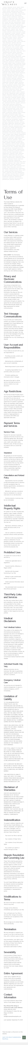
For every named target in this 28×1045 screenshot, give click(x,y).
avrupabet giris (5, 19)
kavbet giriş (12, 34)
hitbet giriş (23, 41)
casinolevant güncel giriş (7, 90)
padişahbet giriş (5, 165)
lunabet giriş (15, 85)
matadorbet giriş (8, 148)
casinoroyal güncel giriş (10, 108)
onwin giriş (9, 24)
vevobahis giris (16, 65)
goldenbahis (13, 20)
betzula (21, 124)
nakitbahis (4, 38)
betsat (12, 134)
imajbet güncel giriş (11, 75)
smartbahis (16, 146)
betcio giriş (11, 44)
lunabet (9, 27)
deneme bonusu (13, 130)
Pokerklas (4, 75)
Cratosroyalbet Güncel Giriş (17, 148)
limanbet (22, 65)
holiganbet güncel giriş (13, 18)
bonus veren (18, 167)
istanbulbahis (19, 116)
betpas (22, 71)
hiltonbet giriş (19, 40)
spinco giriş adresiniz (19, 178)
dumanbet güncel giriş (6, 91)
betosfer (4, 79)
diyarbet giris (5, 59)
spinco (24, 50)
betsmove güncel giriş (16, 31)
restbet (16, 8)
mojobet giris (11, 82)
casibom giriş (11, 19)
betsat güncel (8, 42)
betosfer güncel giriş (20, 156)
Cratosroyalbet (5, 68)
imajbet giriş (12, 135)
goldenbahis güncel (19, 127)
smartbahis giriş (21, 76)
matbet (19, 18)
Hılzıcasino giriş (9, 48)
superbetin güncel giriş (9, 171)
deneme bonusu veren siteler (17, 117)
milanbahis (7, 34)
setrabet (17, 72)
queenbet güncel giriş (7, 15)
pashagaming (5, 161)
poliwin (20, 152)
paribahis (9, 8)
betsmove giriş (5, 137)
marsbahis (9, 9)
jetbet (13, 15)
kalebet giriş (23, 26)
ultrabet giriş (14, 35)
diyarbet (20, 29)
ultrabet (20, 8)
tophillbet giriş (14, 16)
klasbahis (19, 35)
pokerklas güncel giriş (10, 145)
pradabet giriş (12, 60)
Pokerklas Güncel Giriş (6, 12)
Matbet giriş (9, 7)
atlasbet (18, 7)
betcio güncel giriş (11, 56)
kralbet (15, 41)
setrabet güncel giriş (15, 27)
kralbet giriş (9, 31)
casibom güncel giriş (10, 55)
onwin (7, 83)
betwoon (17, 173)
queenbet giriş (5, 44)
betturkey (4, 30)
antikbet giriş (19, 78)
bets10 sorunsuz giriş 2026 (20, 9)
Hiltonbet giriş (5, 156)
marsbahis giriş (20, 111)
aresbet (3, 80)
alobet (3, 119)
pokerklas (14, 91)
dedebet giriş (8, 87)
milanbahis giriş (5, 89)
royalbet (19, 55)
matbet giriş (18, 26)
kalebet (23, 64)
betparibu (19, 97)
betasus (20, 169)
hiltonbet (4, 9)
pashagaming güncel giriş (7, 74)
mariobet (23, 63)
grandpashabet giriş (11, 157)
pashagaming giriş (17, 44)
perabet (4, 11)
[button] (24, 1037)
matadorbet (4, 56)
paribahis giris (7, 29)
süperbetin (18, 33)
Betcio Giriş (19, 42)
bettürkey (11, 65)
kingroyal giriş (5, 65)
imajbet (3, 87)
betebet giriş (4, 86)
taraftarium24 (20, 16)
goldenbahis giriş (18, 80)
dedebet (7, 60)
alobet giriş (11, 64)
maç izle (14, 7)
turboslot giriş (13, 167)
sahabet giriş (14, 12)
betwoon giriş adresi (19, 75)
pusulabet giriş (5, 168)
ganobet (6, 141)
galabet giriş (10, 59)
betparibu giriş (16, 175)
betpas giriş (11, 105)
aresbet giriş (17, 34)
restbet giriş (7, 14)
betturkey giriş (18, 23)
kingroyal (4, 16)
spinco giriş (11, 22)
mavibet (9, 20)
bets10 (13, 8)
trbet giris (15, 68)
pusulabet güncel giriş (16, 79)
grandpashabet (15, 119)
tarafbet (9, 35)
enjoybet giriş (10, 160)
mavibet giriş (19, 52)
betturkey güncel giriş (20, 70)
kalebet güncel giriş (21, 106)
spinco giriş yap (19, 86)
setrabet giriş (9, 94)
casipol (6, 63)
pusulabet (12, 14)
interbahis (7, 37)
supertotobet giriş (17, 22)
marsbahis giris (20, 67)
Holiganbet (23, 132)
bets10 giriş (4, 50)
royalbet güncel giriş (18, 64)
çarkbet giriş (7, 135)
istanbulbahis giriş (6, 115)
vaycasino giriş (5, 105)
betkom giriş (13, 50)
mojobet (23, 123)
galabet (16, 82)
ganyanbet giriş (5, 132)
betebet (13, 72)
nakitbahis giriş (8, 33)
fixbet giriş (4, 85)
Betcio (3, 83)
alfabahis (19, 20)
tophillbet (22, 89)
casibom (23, 23)
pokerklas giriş (20, 83)
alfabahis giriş (18, 56)
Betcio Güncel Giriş (12, 86)
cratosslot (5, 7)
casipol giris (11, 83)
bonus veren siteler (15, 143)
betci (21, 50)
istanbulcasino (11, 61)
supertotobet (9, 175)
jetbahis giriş (9, 96)
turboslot (15, 158)
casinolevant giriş (12, 132)
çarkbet (15, 83)
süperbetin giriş (18, 123)
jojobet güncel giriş (21, 165)
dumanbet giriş (16, 48)
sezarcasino (23, 102)
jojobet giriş (14, 106)
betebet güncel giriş (17, 96)
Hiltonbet (19, 38)
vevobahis (13, 33)
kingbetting (4, 76)
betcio (8, 50)
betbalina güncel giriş (13, 154)
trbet (22, 49)
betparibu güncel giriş (6, 131)
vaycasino (4, 152)
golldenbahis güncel (20, 135)
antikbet (6, 113)
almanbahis (4, 45)
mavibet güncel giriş (19, 19)
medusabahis (9, 38)
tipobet (13, 80)
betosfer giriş (12, 104)
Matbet (19, 113)
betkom (16, 14)
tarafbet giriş (11, 178)
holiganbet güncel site (13, 169)
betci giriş (7, 93)
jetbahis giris (4, 41)
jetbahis (10, 37)
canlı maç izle (17, 124)
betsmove (15, 37)
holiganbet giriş (5, 82)
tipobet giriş (11, 176)
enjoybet (8, 11)
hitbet (14, 163)
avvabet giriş (13, 40)
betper (17, 29)
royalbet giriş (14, 87)
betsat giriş (17, 53)
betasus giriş (4, 160)
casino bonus (7, 127)
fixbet (4, 42)
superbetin (15, 76)
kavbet (13, 46)
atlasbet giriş (22, 59)
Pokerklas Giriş (10, 111)
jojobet (21, 34)
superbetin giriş (15, 152)
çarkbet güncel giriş (15, 11)
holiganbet (12, 23)
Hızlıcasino (4, 53)
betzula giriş (7, 23)
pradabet (4, 116)
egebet (15, 165)
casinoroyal (16, 122)
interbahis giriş (8, 119)
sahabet (19, 14)
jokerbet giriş (9, 85)
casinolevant (21, 82)
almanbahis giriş (18, 15)
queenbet (13, 131)
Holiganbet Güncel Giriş (17, 109)
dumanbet (21, 175)
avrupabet (4, 31)
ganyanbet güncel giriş (13, 113)
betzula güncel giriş (15, 57)
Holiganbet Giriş (5, 153)
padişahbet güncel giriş (7, 52)
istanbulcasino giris (6, 146)
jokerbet (13, 9)
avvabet (17, 108)
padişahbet (4, 20)
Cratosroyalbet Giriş (11, 30)
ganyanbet (9, 149)
